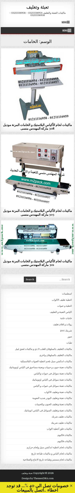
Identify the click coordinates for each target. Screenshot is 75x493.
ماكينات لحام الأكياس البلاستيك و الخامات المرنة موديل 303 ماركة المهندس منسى (37, 212)
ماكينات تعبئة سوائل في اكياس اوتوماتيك (52, 379)
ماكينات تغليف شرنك (62, 416)
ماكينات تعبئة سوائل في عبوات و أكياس (52, 386)
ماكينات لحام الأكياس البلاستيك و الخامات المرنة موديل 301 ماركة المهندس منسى (37, 263)
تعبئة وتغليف (37, 7)
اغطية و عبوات (64, 305)
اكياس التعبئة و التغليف (61, 312)
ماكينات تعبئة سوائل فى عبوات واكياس (53, 373)
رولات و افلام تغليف (62, 324)
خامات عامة (66, 318)
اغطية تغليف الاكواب (62, 299)
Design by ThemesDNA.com (38, 478)
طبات (69, 342)
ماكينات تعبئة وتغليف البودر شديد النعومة (52, 398)
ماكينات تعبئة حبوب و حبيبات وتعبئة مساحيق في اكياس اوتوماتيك (40, 367)
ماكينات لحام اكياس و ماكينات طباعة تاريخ (51, 453)
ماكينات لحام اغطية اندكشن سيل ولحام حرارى (49, 447)
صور (70, 336)
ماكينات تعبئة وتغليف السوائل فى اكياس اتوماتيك (48, 410)
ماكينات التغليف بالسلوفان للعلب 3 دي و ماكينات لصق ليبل (43, 349)
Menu (64, 22)
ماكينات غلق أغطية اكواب (59, 428)
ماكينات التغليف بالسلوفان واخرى (55, 355)
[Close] (71, 485)
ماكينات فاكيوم (65, 435)
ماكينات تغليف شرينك (61, 422)
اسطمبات (67, 293)
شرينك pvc (66, 330)
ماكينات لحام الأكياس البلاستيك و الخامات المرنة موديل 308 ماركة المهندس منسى (37, 126)
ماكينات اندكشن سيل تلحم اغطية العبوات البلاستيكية (46, 361)
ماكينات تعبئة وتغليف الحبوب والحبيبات (53, 404)
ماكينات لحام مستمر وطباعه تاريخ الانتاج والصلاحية (37, 57)
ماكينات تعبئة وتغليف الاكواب (58, 392)
